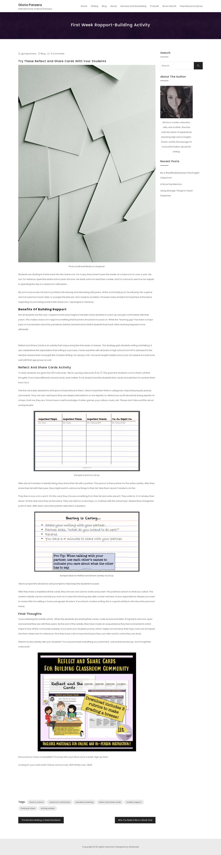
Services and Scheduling (133, 6)
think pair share (28, 808)
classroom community (59, 802)
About (113, 6)
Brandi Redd (84, 266)
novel (65, 764)
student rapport (134, 802)
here (106, 641)
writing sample (48, 808)
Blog (104, 6)
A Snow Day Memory (171, 184)
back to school (36, 802)
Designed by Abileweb (127, 846)
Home (84, 6)
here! (105, 756)
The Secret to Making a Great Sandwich (41, 820)
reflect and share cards (110, 802)
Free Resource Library (191, 6)
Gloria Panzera (30, 5)
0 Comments (57, 53)
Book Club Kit (169, 6)
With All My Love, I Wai (80, 764)
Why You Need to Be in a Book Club (135, 820)
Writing (94, 6)
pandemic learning (84, 802)
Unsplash (100, 266)
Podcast (154, 6)
